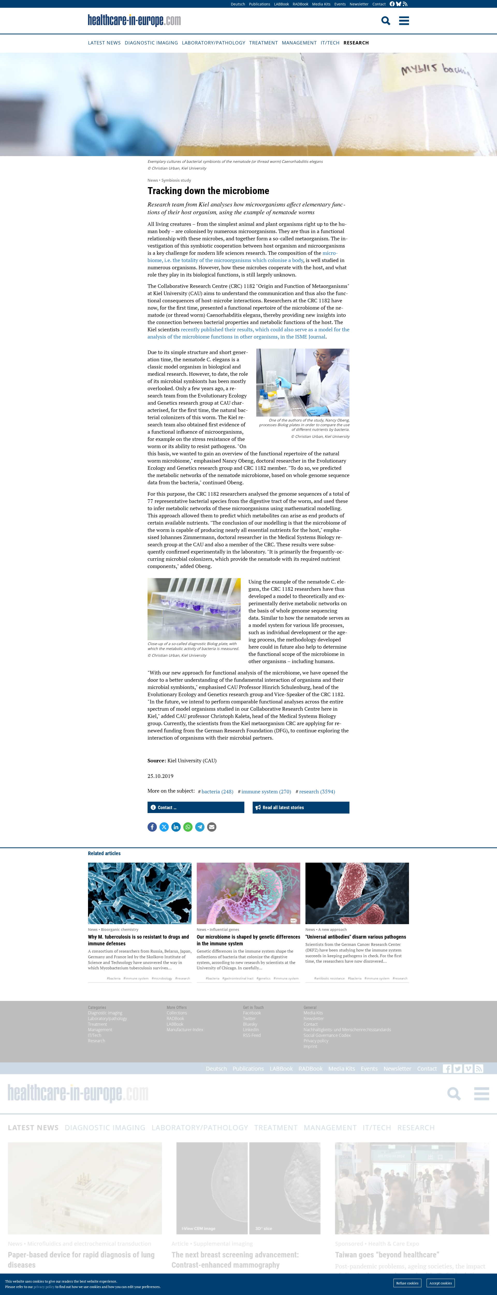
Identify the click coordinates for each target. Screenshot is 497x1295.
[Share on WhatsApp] (188, 827)
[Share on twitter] (164, 827)
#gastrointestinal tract (237, 978)
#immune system (136, 978)
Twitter (249, 1018)
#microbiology (162, 978)
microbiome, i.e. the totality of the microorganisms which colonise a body (243, 256)
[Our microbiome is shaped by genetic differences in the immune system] (248, 893)
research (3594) (317, 791)
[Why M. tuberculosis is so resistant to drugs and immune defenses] (140, 893)
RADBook (300, 4)
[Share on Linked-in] (176, 827)
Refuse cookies (407, 1283)
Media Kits (321, 4)
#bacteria (113, 978)
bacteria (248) (217, 791)
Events (340, 4)
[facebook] (392, 4)
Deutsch (238, 4)
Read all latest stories (282, 807)
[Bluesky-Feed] (398, 4)
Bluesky (250, 1024)
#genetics (264, 978)
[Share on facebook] (152, 827)
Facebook (252, 1013)
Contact (379, 4)
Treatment (263, 43)
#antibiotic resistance (329, 978)
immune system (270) (266, 791)
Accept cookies (440, 1283)
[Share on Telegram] (199, 827)
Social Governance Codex (327, 1035)
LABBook (281, 4)
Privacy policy (316, 1041)
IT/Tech (330, 43)
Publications (259, 4)
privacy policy (44, 1286)
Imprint (310, 1046)
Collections (177, 1013)
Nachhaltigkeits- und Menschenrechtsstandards (347, 1029)
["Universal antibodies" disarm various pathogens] (357, 893)
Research (356, 43)
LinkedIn (251, 1029)
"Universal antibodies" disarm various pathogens (355, 937)
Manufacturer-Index (185, 1029)
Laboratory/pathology (213, 43)
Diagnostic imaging (151, 43)
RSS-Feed (252, 1035)
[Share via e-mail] (211, 827)
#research (182, 978)
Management (299, 43)
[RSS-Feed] (405, 4)
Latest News (104, 43)
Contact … (166, 807)
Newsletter (359, 4)
